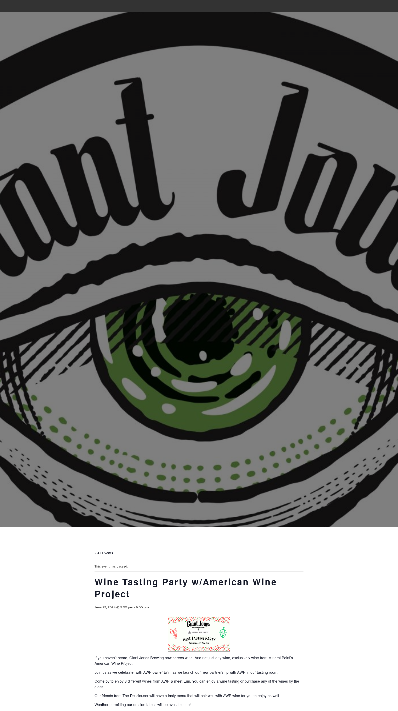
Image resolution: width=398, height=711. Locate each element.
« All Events (104, 553)
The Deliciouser (135, 695)
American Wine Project (113, 663)
